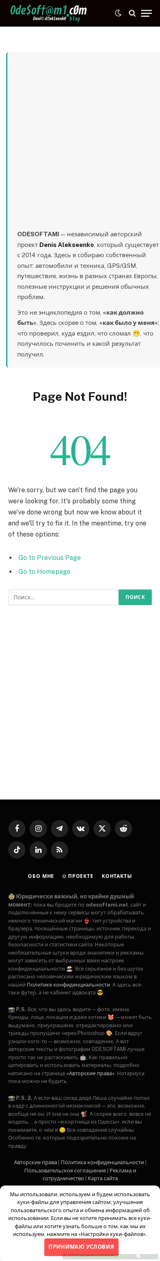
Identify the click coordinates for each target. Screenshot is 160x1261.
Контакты (117, 876)
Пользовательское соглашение (65, 1170)
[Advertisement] (80, 145)
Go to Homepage (44, 572)
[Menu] (146, 13)
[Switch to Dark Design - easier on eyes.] (118, 13)
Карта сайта (103, 1178)
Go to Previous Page (49, 558)
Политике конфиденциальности (68, 985)
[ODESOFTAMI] (49, 13)
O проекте (78, 876)
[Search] (132, 13)
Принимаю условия (81, 1247)
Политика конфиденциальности (102, 1162)
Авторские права (35, 1162)
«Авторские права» (90, 1073)
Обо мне (41, 876)
